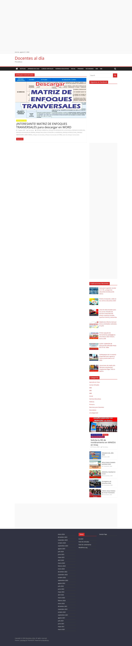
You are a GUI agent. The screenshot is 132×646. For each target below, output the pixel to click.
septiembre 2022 (63, 580)
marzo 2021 (61, 629)
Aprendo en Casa (33, 69)
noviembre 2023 (63, 540)
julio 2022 (61, 586)
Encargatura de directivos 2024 (106, 482)
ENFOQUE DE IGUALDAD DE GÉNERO (25, 132)
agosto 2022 (61, 583)
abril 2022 (61, 595)
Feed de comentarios (85, 544)
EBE (97, 69)
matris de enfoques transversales (70, 135)
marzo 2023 (61, 563)
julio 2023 (61, 551)
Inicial (73, 69)
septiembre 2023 (63, 546)
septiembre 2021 (63, 615)
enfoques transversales (38, 135)
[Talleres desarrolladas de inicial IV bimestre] (95, 490)
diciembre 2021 (62, 606)
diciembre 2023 (62, 537)
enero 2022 (61, 603)
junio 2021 (61, 623)
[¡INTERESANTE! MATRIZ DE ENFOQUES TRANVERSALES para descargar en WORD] (50, 79)
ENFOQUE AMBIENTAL (42, 130)
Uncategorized (93, 413)
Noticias (23, 69)
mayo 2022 (61, 592)
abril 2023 (61, 560)
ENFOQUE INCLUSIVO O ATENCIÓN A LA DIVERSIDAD (49, 132)
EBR (90, 393)
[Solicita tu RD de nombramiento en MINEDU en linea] (103, 418)
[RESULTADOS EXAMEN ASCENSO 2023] (95, 462)
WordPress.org (83, 547)
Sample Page (103, 534)
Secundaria (89, 69)
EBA (90, 388)
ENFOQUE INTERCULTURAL (70, 132)
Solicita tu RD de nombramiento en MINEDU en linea (103, 442)
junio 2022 (61, 589)
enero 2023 (61, 569)
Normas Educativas (62, 69)
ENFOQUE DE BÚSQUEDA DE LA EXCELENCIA (60, 130)
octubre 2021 (62, 612)
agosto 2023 (61, 549)
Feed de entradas (84, 542)
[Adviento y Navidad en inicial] (95, 471)
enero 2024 (61, 534)
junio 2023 (61, 554)
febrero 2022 (62, 600)
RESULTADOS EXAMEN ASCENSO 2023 (108, 463)
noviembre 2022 (63, 574)
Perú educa (31, 130)
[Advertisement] (54, 12)
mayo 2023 (61, 557)
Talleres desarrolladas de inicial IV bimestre (108, 492)
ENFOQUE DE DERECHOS (78, 130)
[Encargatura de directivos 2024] (95, 480)
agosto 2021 (61, 618)
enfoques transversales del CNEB (53, 135)
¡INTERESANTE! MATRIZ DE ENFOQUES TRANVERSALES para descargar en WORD (43, 125)
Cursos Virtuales (47, 69)
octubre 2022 (62, 577)
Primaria (81, 69)
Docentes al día (29, 58)
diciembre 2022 (62, 572)
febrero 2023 (62, 566)
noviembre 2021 (63, 609)
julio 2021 (61, 621)
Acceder (81, 539)
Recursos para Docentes (96, 407)
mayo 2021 (61, 626)
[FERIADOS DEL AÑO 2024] (95, 452)
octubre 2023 (62, 543)
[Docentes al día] (17, 69)
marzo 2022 (61, 598)
